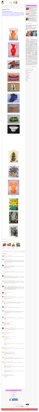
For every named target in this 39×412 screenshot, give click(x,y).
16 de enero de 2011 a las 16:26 (11, 310)
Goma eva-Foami (28, 74)
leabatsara (5, 347)
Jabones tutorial (35, 42)
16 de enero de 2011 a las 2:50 (11, 296)
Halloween (32, 42)
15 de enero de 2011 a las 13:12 (9, 275)
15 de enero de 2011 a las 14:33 (18, 280)
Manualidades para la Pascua (33, 51)
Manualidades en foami (33, 45)
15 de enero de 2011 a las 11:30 (9, 265)
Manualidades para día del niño (32, 47)
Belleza (32, 39)
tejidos (35, 62)
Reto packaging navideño (30, 62)
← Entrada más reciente (4, 251)
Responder (5, 257)
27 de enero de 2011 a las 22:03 (10, 347)
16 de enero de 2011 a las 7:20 (9, 301)
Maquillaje (27, 57)
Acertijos (30, 39)
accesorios (27, 39)
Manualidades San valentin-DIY (29, 70)
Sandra (5, 292)
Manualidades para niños (31, 53)
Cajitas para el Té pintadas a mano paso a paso (4, 248)
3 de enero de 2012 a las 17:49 (10, 374)
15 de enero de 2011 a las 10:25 (9, 259)
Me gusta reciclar (33, 57)
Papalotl (5, 259)
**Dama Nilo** (5, 310)
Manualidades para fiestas (29, 50)
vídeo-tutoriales (30, 64)
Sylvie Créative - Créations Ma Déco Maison (9, 280)
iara (4, 361)
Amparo (5, 301)
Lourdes (5, 255)
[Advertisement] (8, 6)
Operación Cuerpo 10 (30, 59)
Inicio (14, 251)
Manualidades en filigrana (6, 9)
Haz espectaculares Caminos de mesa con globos (31, 26)
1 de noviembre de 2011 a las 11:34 (10, 365)
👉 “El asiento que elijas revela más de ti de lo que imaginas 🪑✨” (33, 13)
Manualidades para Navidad (31, 52)
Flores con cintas (29, 42)
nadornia (5, 265)
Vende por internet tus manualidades (8, 248)
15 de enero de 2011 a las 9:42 (9, 255)
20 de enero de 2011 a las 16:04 (12, 336)
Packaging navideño (35, 59)
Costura (27, 40)
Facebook (27, 81)
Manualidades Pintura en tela (32, 56)
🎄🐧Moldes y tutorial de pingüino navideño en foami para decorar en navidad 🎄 (33, 8)
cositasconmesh (19, 409)
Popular (27, 66)
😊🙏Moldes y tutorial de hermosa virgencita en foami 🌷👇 (33, 18)
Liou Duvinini (5, 332)
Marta (4, 306)
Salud (33, 62)
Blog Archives (33, 66)
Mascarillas (29, 57)
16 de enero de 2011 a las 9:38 (9, 306)
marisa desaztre (6, 296)
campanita (5, 374)
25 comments (4, 10)
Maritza (5, 275)
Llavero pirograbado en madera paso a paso (13, 248)
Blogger (25, 409)
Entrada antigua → (23, 251)
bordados (34, 39)
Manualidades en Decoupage (29, 44)
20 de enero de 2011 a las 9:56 (11, 332)
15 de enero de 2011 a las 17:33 (9, 292)
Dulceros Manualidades (30, 41)
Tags (30, 66)
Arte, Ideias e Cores (6, 336)
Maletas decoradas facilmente (17, 248)
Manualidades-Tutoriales (28, 72)
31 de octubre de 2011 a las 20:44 (9, 361)
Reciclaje (27, 73)
